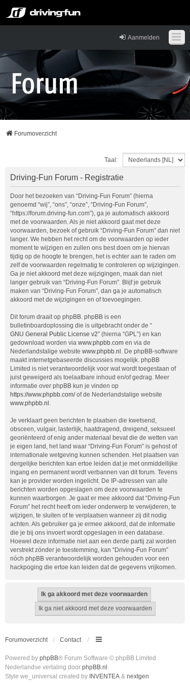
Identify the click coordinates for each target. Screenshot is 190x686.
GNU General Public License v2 (54, 334)
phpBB (49, 658)
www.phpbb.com (101, 342)
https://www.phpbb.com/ (42, 394)
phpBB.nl (94, 667)
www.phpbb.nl (101, 351)
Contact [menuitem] (70, 639)
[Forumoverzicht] (45, 83)
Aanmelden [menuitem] (144, 37)
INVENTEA (104, 676)
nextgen (138, 676)
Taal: (111, 160)
